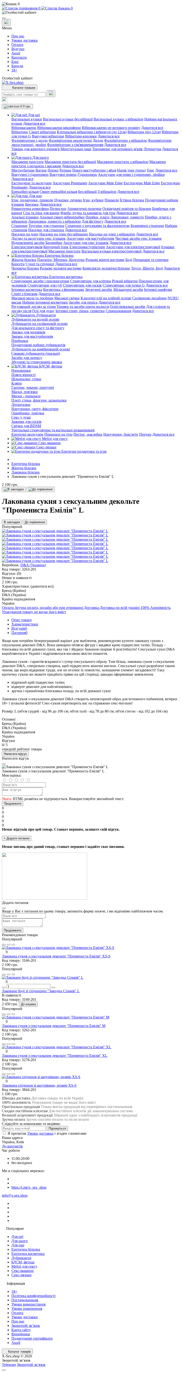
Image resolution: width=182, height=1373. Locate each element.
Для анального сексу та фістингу (37, 328)
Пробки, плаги (97, 217)
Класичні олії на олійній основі (106, 298)
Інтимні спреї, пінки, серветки (80, 311)
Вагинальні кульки (26, 119)
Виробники (20, 1334)
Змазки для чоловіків (28, 332)
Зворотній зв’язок (25, 1326)
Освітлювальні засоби (127, 307)
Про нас (17, 36)
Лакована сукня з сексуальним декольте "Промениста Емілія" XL (54, 1056)
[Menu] (4, 18)
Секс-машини (22, 1271)
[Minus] (4, 987)
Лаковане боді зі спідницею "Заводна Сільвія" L (41, 991)
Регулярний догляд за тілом (33, 307)
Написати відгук (15, 754)
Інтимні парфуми (158, 290)
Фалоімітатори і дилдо (29, 140)
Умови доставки (24, 40)
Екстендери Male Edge (142, 183)
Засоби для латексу (26, 358)
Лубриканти (21, 1258)
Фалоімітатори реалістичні (70, 140)
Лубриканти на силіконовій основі (39, 324)
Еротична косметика (28, 1254)
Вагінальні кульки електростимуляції (111, 251)
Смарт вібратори (42, 132)
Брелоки (32, 204)
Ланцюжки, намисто (127, 217)
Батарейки (54, 243)
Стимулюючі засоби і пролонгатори (40, 281)
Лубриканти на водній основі (35, 319)
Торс (150, 170)
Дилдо (98, 140)
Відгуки (17, 49)
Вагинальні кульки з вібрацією (118, 119)
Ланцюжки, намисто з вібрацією (54, 221)
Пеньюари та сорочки (150, 260)
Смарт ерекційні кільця (58, 192)
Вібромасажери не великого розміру (111, 128)
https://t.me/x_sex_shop (28, 1187)
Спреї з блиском (24, 294)
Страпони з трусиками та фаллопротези (97, 226)
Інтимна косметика (26, 290)
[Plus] (53, 987)
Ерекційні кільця (25, 192)
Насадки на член (24, 234)
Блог (15, 62)
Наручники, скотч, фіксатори (35, 409)
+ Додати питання (16, 838)
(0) (19, 573)
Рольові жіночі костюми (105, 260)
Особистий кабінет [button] (17, 78)
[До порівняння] (41, 489)
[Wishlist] (8, 944)
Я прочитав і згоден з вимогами (47, 1133)
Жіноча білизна (23, 260)
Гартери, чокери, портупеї (32, 387)
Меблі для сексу (24, 1266)
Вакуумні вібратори (48, 136)
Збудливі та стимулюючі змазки (36, 362)
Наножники (21, 370)
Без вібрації (87, 192)
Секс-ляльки (21, 1275)
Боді (128, 260)
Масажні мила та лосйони (32, 298)
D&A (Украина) (33, 565)
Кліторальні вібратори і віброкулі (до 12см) (92, 132)
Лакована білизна (25, 472)
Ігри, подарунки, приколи (32, 200)
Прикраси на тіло (58, 434)
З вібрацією (107, 192)
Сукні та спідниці (40, 264)
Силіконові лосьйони (149, 298)
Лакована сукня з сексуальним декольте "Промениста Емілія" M (53, 1026)
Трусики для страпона (46, 226)
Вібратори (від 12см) (144, 132)
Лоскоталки (20, 405)
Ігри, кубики (93, 200)
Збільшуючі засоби (128, 290)
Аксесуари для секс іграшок (86, 243)
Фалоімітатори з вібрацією (125, 140)
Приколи (112, 200)
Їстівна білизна (132, 200)
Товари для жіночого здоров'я (35, 149)
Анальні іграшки (25, 217)
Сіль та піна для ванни (41, 213)
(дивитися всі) (42, 586)
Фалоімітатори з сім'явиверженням (75, 145)
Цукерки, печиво (68, 200)
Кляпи (16, 383)
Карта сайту (21, 1330)
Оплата (17, 45)
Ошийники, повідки (27, 413)
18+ (14, 70)
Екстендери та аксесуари (31, 183)
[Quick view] (4, 944)
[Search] (51, 93)
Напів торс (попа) (131, 170)
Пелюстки (58, 209)
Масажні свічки (67, 298)
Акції (15, 53)
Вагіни (41, 170)
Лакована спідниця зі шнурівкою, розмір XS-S (39, 1085)
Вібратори (19, 132)
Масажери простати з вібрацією (122, 162)
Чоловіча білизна (25, 268)
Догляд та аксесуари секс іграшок (38, 238)
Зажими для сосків (26, 422)
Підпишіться (57, 1128)
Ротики (65, 170)
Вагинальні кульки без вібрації (68, 119)
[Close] (4, 764)
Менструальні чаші (75, 149)
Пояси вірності (23, 375)
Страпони (19, 226)
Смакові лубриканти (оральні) (35, 353)
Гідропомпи (87, 175)
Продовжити (12, 803)
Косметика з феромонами (63, 290)
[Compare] (13, 944)
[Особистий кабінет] (91, 12)
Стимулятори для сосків (82, 285)
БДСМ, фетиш (22, 1262)
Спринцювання (118, 311)
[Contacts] (6, 22)
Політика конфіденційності (33, 1296)
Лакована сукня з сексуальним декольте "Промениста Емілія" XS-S (56, 956)
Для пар (17, 1245)
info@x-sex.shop (14, 1195)
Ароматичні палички (84, 209)
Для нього (19, 1241)
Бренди (17, 66)
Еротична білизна (25, 464)
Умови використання (28, 1304)
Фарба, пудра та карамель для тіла (87, 213)
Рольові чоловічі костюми (61, 268)
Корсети (18, 264)
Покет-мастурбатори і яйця (94, 170)
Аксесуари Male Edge (105, 183)
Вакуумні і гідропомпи (30, 175)
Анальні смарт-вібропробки (62, 217)
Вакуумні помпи (63, 175)
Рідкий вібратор (125, 281)
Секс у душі (21, 417)
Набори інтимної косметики (45, 302)
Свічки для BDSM (26, 426)
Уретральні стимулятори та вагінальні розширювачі (53, 430)
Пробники (19, 341)
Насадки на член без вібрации (63, 234)
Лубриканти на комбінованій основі (40, 349)
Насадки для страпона (46, 230)
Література (152, 149)
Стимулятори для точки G (124, 285)
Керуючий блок (55, 247)
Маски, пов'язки (24, 392)
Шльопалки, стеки (26, 379)
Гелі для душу (43, 311)
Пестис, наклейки (87, 434)
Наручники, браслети (120, 434)
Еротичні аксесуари (27, 434)
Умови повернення (26, 1309)
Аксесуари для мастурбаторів (90, 238)
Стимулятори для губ (44, 285)
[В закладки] (14, 489)
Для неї (17, 1237)
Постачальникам (24, 1300)
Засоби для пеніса (83, 302)
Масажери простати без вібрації (70, 162)
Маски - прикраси (26, 396)
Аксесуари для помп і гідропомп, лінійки (131, 175)
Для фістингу (92, 221)
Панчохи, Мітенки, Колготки (61, 260)
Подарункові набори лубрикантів (38, 345)
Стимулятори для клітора (90, 281)
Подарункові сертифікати (32, 1338)
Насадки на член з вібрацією (112, 234)
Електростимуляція (26, 247)
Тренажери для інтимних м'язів (117, 149)
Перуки (145, 434)
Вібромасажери (23, 128)
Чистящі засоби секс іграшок (138, 238)
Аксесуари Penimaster (70, 183)
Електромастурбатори (87, 247)
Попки (53, 170)
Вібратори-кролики (81, 136)
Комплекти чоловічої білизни (106, 268)
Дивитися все (34, 123)
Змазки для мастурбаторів (32, 336)
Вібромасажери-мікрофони (59, 128)
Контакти (19, 57)
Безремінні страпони (147, 226)
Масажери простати (27, 162)
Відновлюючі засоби (28, 243)
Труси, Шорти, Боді (147, 268)
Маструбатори (23, 170)
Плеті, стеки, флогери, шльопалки (39, 400)
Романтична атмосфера (30, 209)
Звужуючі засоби (98, 290)
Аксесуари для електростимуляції (133, 247)
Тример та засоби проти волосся (83, 307)
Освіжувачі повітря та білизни (126, 209)
